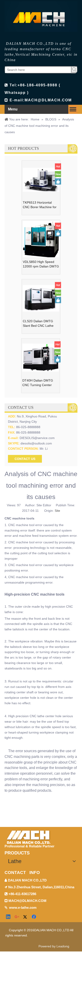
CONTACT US (25, 459)
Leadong (62, 946)
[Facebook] (34, 917)
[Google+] (17, 917)
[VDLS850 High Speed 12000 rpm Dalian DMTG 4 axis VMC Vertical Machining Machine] (41, 239)
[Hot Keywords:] (74, 69)
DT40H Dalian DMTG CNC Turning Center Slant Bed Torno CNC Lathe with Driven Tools (39, 383)
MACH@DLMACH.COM (48, 100)
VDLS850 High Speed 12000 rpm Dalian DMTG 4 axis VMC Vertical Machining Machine (41, 264)
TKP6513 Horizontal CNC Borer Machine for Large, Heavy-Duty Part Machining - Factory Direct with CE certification (40, 205)
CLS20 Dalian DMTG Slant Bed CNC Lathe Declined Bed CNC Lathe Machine (41, 323)
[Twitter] (25, 917)
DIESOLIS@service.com (37, 438)
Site (57, 510)
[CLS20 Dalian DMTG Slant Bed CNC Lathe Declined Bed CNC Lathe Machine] (41, 298)
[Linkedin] (8, 917)
